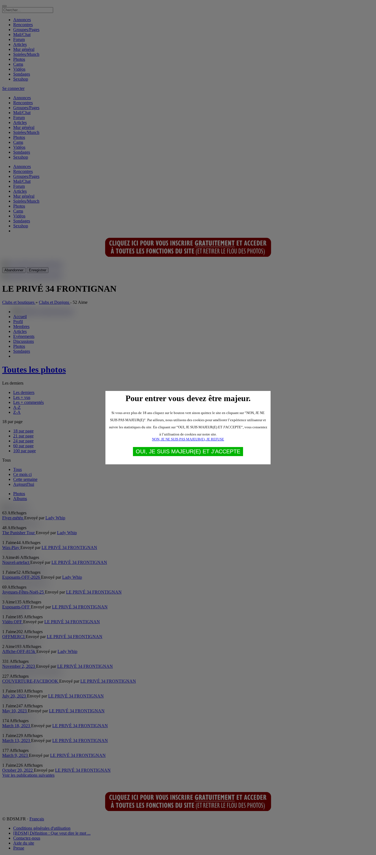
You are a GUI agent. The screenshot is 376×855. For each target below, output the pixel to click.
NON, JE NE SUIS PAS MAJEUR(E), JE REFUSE (188, 439)
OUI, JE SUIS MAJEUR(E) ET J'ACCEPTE (188, 451)
